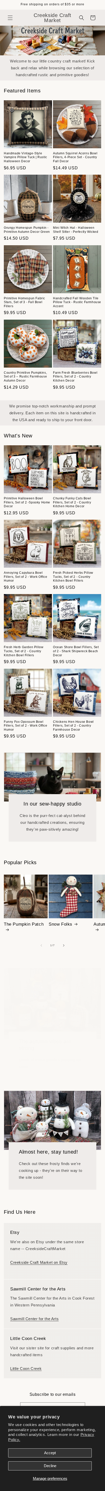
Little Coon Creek (26, 1368)
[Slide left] (41, 945)
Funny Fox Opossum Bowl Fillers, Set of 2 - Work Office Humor (25, 725)
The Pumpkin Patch (24, 924)
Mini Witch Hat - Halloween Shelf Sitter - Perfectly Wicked (75, 230)
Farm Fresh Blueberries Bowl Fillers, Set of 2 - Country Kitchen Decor (75, 376)
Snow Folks (60, 924)
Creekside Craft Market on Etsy (39, 1262)
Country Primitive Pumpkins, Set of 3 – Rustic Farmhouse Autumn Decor (25, 376)
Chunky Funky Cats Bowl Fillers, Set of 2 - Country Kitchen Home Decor (72, 502)
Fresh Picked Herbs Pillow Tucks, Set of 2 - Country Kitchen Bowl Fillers (73, 576)
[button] (10, 17)
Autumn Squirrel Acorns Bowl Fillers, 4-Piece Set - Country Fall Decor (75, 157)
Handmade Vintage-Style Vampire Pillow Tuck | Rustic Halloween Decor (25, 157)
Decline (50, 1466)
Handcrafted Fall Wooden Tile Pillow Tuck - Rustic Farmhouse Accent (77, 302)
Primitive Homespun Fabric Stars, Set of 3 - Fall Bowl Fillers (24, 302)
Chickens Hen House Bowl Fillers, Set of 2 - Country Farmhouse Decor (73, 725)
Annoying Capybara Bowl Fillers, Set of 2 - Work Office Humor (25, 576)
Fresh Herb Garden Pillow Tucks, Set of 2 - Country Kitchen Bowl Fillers (23, 651)
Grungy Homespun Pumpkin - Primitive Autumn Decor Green (27, 230)
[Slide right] (63, 945)
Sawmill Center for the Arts (34, 1319)
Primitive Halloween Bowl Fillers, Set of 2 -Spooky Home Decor (27, 502)
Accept (50, 1453)
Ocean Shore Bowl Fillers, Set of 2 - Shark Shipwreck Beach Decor (76, 651)
